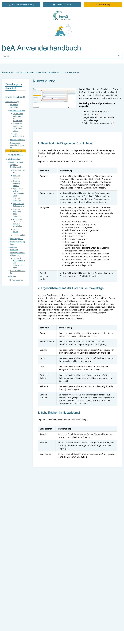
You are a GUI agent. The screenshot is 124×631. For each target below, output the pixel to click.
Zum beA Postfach (63, 4)
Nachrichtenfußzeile (17, 271)
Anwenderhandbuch (10, 72)
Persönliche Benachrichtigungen (17, 145)
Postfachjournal (16, 238)
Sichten (13, 276)
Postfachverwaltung (13, 159)
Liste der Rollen (19, 235)
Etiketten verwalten (14, 248)
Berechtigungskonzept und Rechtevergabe (17, 164)
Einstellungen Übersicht (15, 97)
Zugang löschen (16, 154)
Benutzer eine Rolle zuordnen (19, 204)
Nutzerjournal (16, 151)
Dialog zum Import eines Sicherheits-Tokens (18, 127)
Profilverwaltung (56, 72)
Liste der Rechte (16, 230)
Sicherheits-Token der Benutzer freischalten (17, 222)
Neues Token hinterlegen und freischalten (18, 117)
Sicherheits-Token (17, 110)
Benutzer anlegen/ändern (16, 183)
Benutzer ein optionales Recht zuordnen (18, 212)
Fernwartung (104, 4)
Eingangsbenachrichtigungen (17, 254)
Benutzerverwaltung (19, 171)
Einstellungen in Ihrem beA (34, 72)
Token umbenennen (18, 135)
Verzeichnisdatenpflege (17, 243)
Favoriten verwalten (14, 106)
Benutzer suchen (16, 176)
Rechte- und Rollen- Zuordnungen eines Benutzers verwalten (18, 195)
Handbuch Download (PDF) (23, 4)
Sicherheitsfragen (17, 140)
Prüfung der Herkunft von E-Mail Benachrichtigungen (19, 263)
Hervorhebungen (17, 280)
